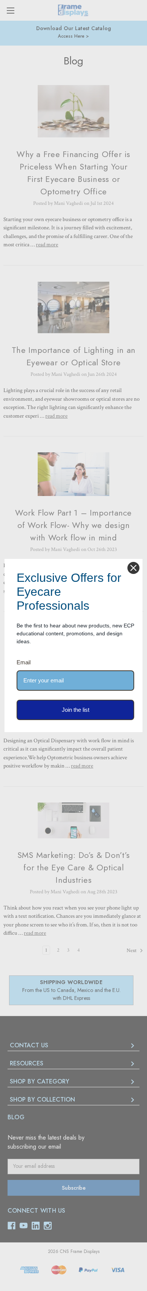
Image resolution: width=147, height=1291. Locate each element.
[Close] (133, 568)
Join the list (75, 710)
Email (24, 662)
